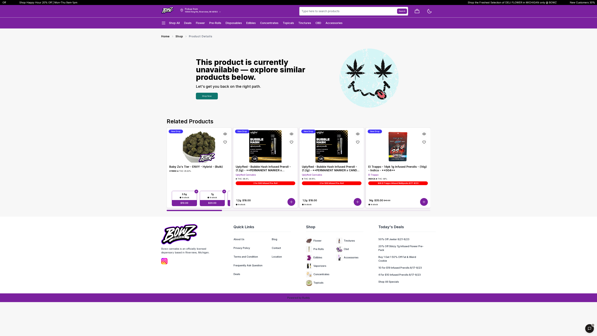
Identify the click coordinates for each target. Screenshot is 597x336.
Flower (317, 240)
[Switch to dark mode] (429, 11)
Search (402, 11)
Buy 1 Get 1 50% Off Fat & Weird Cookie (397, 258)
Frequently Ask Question (248, 265)
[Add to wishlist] (225, 142)
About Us (239, 239)
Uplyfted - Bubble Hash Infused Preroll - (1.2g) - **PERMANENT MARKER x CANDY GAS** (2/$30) (330, 168)
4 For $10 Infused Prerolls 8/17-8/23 (399, 274)
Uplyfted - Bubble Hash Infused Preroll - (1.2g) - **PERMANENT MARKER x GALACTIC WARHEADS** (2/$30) (263, 168)
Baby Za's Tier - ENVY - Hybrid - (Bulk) (196, 166)
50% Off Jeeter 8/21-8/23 (393, 239)
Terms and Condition (246, 256)
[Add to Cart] (196, 192)
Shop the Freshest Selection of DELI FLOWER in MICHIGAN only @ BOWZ (501, 2)
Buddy (306, 297)
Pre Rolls (318, 249)
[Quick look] (225, 134)
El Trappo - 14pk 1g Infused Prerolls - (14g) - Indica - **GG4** (397, 168)
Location (277, 256)
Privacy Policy (242, 248)
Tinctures (349, 240)
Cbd (346, 249)
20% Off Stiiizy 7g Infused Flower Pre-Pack (400, 248)
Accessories (351, 257)
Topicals (318, 282)
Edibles (317, 257)
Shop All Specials (388, 281)
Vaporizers (319, 265)
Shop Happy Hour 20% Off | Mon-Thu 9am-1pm (38, 2)
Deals (237, 274)
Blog (274, 239)
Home (165, 36)
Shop (179, 36)
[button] (291, 202)
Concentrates (321, 274)
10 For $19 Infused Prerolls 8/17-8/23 (400, 267)
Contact (276, 248)
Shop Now (207, 96)
